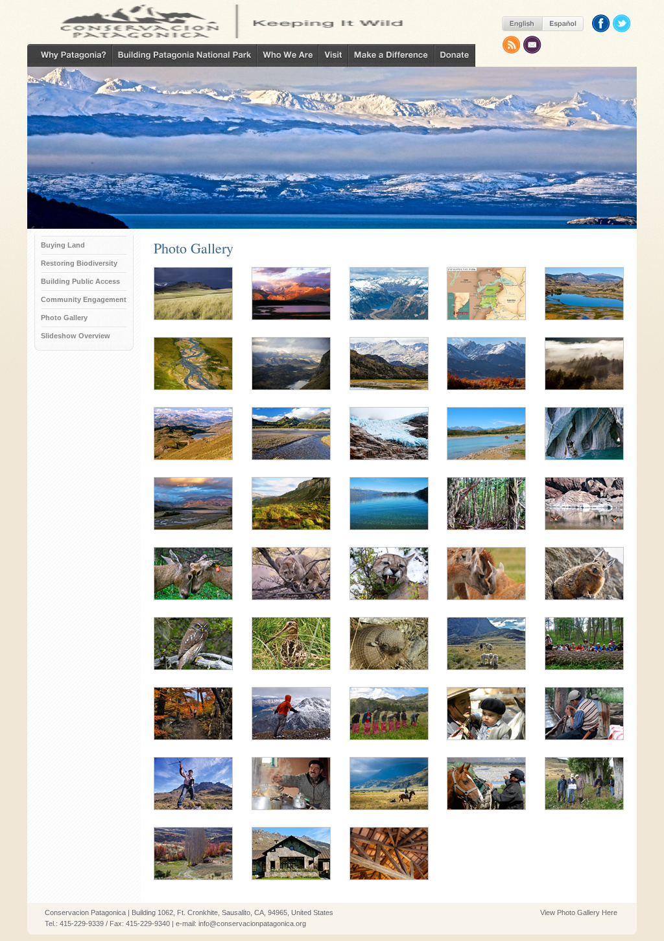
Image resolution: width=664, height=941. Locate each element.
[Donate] (454, 55)
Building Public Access (80, 281)
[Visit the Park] (333, 55)
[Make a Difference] (391, 55)
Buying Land (63, 245)
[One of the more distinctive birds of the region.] (291, 669)
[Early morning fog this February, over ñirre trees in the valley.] (584, 389)
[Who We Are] (287, 55)
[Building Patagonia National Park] (184, 55)
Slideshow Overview (75, 336)
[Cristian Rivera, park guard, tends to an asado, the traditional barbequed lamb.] (584, 739)
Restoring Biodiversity (79, 263)
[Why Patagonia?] (69, 55)
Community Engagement (83, 299)
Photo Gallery (64, 317)
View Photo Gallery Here (578, 912)
